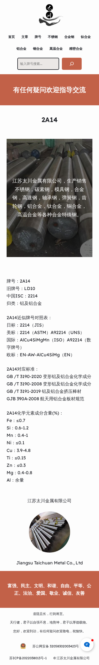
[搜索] (72, 64)
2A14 (25, 281)
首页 (11, 37)
